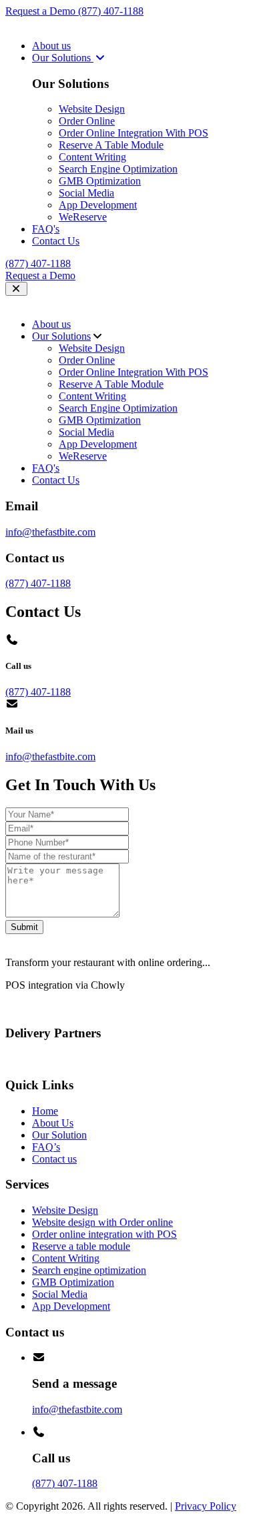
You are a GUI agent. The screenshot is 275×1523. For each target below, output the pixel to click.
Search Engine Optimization (118, 169)
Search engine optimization (89, 1270)
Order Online (87, 121)
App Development (98, 205)
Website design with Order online (102, 1222)
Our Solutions (62, 57)
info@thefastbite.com (50, 532)
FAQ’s (46, 1147)
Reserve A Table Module (111, 145)
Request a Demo (41, 11)
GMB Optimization (100, 181)
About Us (52, 1123)
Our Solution (59, 1135)
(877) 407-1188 (111, 11)
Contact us (54, 1159)
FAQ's (45, 229)
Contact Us (55, 241)
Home (45, 1111)
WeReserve (83, 217)
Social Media (86, 193)
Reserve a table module (81, 1246)
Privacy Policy (205, 1506)
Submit (24, 927)
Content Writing (92, 157)
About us (51, 45)
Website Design (92, 109)
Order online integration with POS (104, 1234)
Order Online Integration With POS (133, 133)
